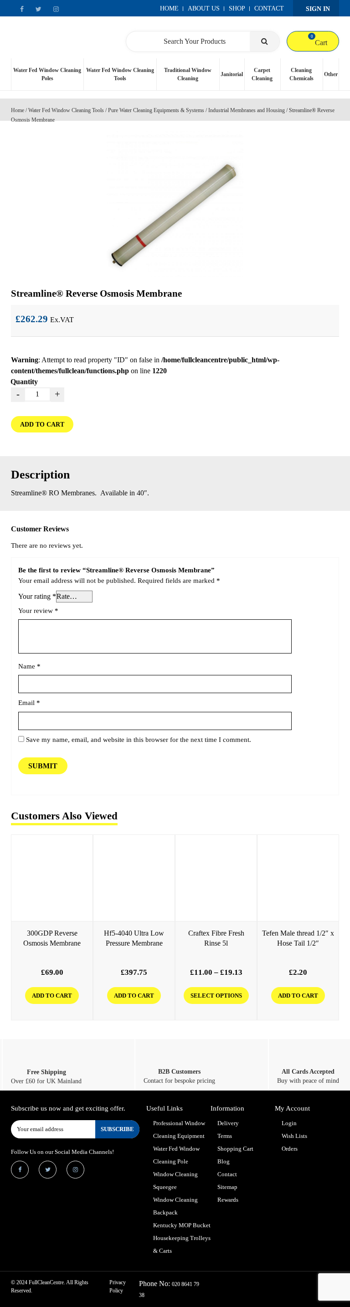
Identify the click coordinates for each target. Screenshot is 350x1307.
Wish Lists (294, 1135)
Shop (237, 8)
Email (29, 702)
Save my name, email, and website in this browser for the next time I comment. (138, 739)
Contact (269, 8)
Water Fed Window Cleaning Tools (120, 74)
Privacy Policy (117, 1286)
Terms (224, 1135)
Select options (216, 995)
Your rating (37, 596)
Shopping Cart (235, 1148)
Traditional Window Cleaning (187, 74)
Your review (38, 610)
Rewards (227, 1199)
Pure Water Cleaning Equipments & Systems (156, 110)
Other (331, 74)
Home (169, 8)
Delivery (228, 1123)
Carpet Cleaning (262, 74)
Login (289, 1123)
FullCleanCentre (46, 1282)
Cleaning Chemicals (301, 74)
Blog (223, 1161)
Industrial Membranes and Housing (246, 110)
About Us (204, 8)
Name (29, 666)
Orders (290, 1148)
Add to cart (42, 424)
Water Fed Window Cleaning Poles (47, 74)
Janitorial (232, 74)
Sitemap (227, 1187)
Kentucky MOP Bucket (182, 1225)
